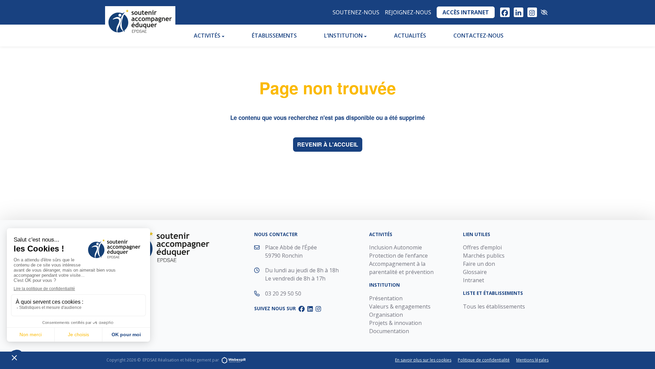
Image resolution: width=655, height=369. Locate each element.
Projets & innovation (395, 323)
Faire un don (479, 264)
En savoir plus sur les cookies (423, 360)
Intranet (473, 280)
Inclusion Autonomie (395, 247)
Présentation (386, 298)
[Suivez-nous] (505, 12)
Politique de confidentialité (484, 360)
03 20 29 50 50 (283, 293)
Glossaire (475, 272)
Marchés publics (484, 255)
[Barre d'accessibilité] (544, 12)
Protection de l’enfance (398, 255)
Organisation (386, 314)
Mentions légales (532, 360)
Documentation (389, 331)
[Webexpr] (234, 360)
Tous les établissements (494, 306)
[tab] (505, 12)
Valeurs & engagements (400, 306)
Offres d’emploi (482, 247)
